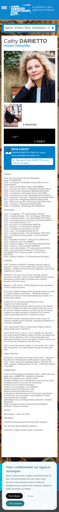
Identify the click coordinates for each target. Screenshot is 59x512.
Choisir (30, 496)
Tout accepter (15, 503)
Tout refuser (14, 496)
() (40, 152)
